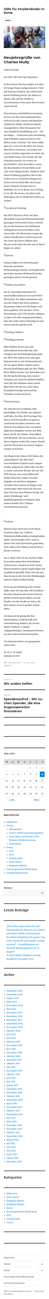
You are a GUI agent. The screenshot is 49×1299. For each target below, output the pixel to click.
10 (42, 774)
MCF (11, 854)
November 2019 (14, 1045)
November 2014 (14, 1092)
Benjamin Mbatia (18, 865)
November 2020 (14, 1027)
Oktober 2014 (13, 1096)
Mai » (37, 799)
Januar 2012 (12, 1158)
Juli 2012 (10, 1143)
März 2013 (11, 1121)
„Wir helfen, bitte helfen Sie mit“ (23, 926)
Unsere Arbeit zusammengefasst (26, 833)
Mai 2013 (11, 1118)
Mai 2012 (11, 1150)
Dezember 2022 (14, 1016)
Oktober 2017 (13, 1063)
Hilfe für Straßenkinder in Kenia (18, 1291)
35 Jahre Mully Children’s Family (23, 955)
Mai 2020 (11, 1038)
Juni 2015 (11, 1078)
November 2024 (14, 1005)
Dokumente (15, 843)
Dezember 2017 (14, 1060)
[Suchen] (42, 893)
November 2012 (14, 1129)
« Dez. (12, 799)
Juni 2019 (11, 1049)
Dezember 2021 (14, 1020)
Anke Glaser (15, 862)
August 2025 (12, 998)
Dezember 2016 (14, 1070)
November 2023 (14, 1012)
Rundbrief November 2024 (20, 959)
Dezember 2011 (14, 1161)
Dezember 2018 (14, 1052)
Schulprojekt (16, 858)
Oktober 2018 (13, 1056)
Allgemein (8, 665)
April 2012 (11, 1154)
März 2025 (11, 1001)
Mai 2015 (10, 1081)
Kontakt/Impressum (17, 872)
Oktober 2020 (13, 1030)
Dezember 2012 (14, 1125)
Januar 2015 (12, 1085)
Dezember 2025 (14, 991)
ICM (11, 851)
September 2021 (14, 1023)
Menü (8, 20)
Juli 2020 (11, 1034)
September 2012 (14, 1136)
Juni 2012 (11, 1147)
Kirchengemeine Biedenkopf (21, 869)
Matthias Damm (14, 663)
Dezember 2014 (14, 1089)
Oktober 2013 (13, 1110)
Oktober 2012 (13, 1132)
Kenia (9, 847)
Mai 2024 (11, 1009)
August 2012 (12, 1139)
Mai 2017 (10, 1067)
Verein (9, 825)
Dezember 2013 (14, 1107)
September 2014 (14, 1099)
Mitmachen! (15, 829)
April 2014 (11, 1103)
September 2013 (14, 1114)
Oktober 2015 (13, 1074)
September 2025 (14, 994)
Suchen (8, 888)
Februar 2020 (13, 1041)
